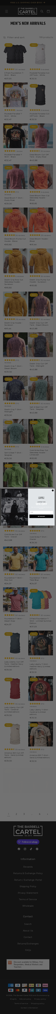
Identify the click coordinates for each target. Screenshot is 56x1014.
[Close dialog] (53, 490)
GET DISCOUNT (41, 516)
